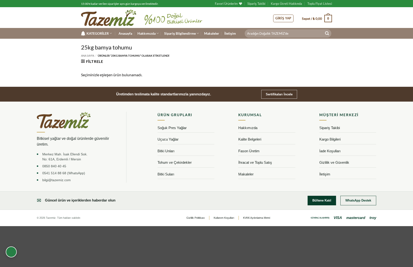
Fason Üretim (249, 151)
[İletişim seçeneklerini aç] (11, 251)
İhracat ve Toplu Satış (255, 162)
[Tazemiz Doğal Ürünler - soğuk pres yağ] (108, 18)
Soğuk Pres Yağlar (172, 128)
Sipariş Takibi (256, 3)
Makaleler (211, 33)
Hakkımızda (146, 33)
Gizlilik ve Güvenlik (334, 162)
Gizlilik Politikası (195, 217)
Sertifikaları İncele (279, 94)
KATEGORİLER (98, 33)
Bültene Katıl (321, 200)
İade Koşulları (330, 151)
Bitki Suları (166, 174)
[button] (317, 18)
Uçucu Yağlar (168, 139)
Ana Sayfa (87, 55)
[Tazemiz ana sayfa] (64, 120)
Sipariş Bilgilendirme (180, 33)
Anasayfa (125, 33)
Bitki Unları (166, 151)
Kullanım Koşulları (224, 217)
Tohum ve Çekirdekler (175, 162)
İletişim (230, 33)
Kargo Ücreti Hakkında (286, 3)
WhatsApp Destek (358, 200)
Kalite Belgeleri (249, 139)
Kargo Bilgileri (330, 139)
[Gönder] (327, 33)
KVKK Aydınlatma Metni (256, 217)
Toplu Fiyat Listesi (319, 3)
